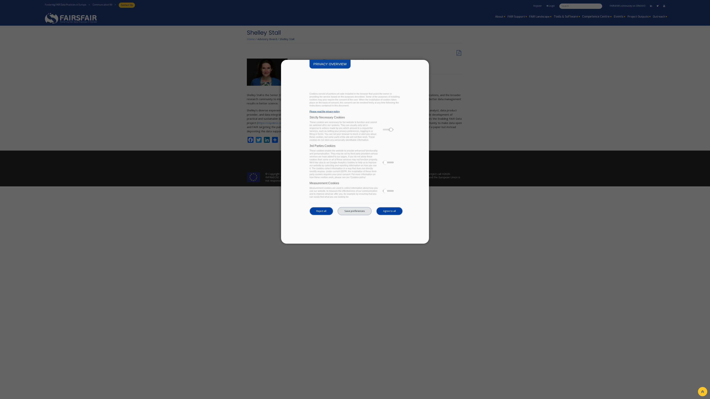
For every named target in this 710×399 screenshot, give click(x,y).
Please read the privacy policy (325, 111)
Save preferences (354, 211)
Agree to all (389, 211)
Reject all (321, 211)
